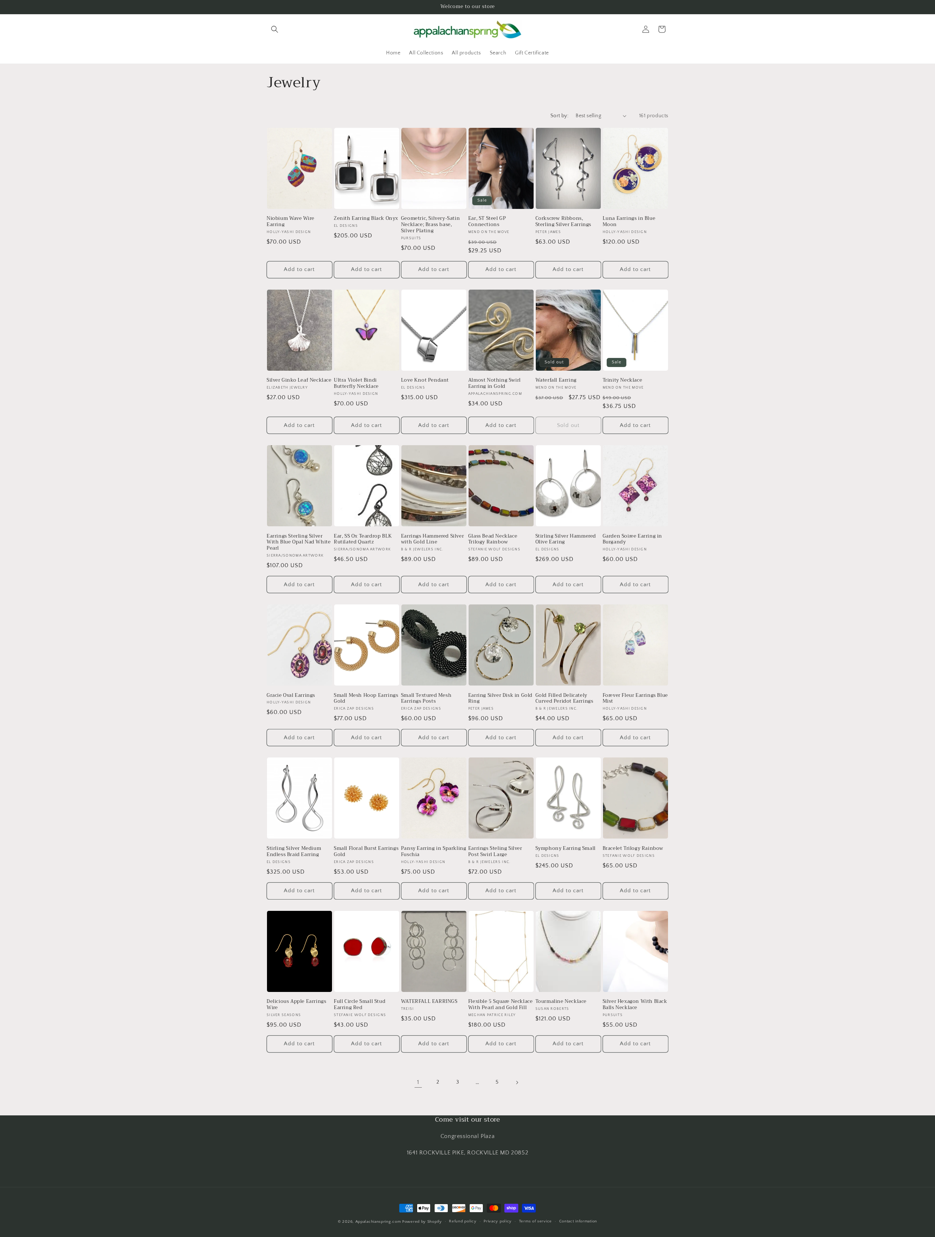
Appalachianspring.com (378, 1221)
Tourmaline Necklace (561, 1002)
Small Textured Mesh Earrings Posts (426, 698)
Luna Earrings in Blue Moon (629, 221)
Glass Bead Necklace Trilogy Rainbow (492, 539)
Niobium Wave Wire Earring (290, 221)
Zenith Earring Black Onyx (366, 218)
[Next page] (517, 1082)
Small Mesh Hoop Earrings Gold (366, 698)
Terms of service (535, 1221)
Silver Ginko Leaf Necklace (299, 380)
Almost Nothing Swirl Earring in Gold (494, 383)
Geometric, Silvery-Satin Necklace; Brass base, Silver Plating (430, 224)
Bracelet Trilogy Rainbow (633, 848)
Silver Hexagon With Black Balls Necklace (635, 1005)
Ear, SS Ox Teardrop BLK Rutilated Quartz (363, 539)
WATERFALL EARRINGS (429, 1002)
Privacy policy (498, 1221)
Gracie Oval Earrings (291, 695)
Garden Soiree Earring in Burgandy (632, 539)
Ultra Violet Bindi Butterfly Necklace (356, 383)
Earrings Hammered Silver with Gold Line (432, 539)
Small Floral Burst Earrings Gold (366, 851)
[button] (275, 29)
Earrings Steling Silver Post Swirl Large (495, 851)
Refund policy (462, 1221)
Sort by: (559, 116)
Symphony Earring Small (565, 848)
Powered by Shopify (422, 1221)
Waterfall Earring (556, 380)
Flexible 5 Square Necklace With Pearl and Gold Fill (500, 1005)
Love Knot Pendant (425, 380)
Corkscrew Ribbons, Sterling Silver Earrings (563, 221)
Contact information (578, 1221)
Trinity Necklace (622, 380)
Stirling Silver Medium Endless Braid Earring (294, 851)
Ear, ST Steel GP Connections (487, 221)
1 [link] (418, 1082)
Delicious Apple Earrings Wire (296, 1005)
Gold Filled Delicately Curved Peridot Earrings (564, 698)
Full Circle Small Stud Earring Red (359, 1005)
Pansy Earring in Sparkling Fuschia (433, 851)
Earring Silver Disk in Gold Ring (500, 698)
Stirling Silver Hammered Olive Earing (565, 539)
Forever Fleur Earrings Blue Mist (635, 698)
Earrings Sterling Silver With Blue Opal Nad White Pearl (299, 542)
